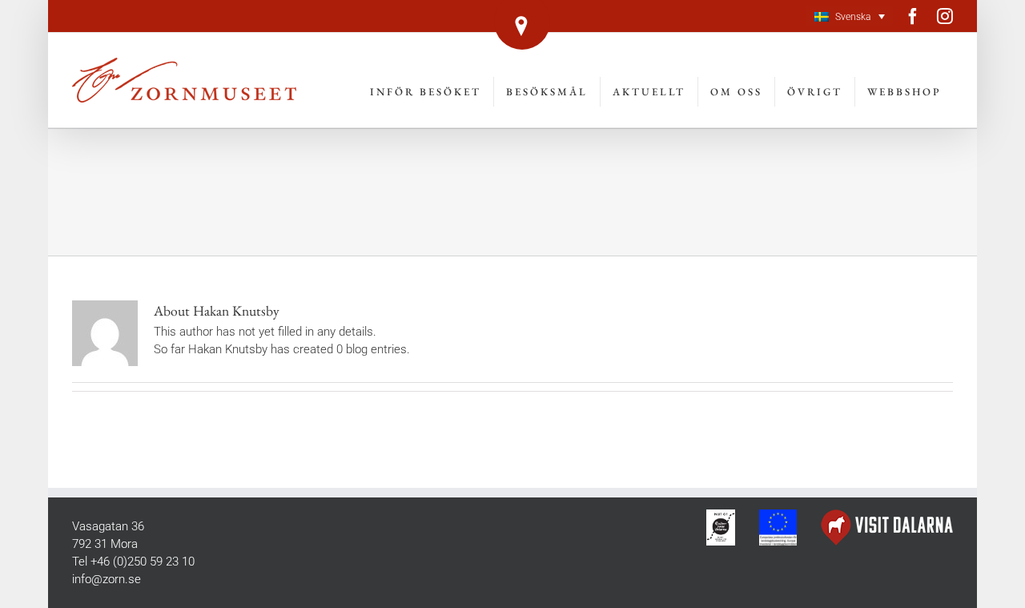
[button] (849, 16)
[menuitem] (426, 92)
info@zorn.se (106, 579)
